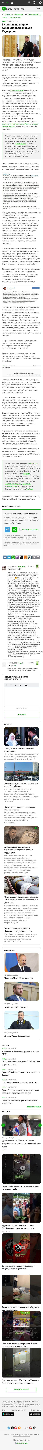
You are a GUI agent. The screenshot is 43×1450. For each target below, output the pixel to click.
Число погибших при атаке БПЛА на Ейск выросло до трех (21, 1063)
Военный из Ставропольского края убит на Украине (19, 808)
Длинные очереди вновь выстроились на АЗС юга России (21, 784)
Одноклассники (11, 486)
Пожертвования (36, 1410)
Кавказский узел (16, 91)
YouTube (29, 489)
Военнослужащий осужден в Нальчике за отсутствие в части (18, 929)
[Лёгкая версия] (12, 3)
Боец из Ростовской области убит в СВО (20, 1082)
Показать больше (21, 1389)
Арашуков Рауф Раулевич (15, 1006)
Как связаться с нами (18, 1410)
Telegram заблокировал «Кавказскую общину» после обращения (18, 1267)
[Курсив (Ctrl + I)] (11, 685)
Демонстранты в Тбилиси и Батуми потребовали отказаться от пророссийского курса (21, 1143)
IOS (36, 463)
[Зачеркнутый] (20, 685)
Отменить (22, 715)
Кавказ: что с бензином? (13, 14)
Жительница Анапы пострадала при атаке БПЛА (20, 1052)
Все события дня (34, 1107)
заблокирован (20, 144)
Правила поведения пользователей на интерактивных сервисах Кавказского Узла (21, 1435)
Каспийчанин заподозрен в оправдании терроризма (19, 1101)
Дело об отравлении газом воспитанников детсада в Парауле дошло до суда (20, 1091)
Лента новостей (15, 18)
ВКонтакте (26, 484)
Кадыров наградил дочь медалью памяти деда (18, 749)
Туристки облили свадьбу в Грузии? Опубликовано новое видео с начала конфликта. (18, 1228)
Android (30, 463)
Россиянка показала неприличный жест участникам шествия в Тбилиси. (19, 1345)
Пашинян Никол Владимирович (18, 978)
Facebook (8, 484)
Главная (4, 18)
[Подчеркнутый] (15, 685)
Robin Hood (21, 566)
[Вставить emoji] (26, 685)
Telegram (26, 474)
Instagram (17, 484)
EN (7, 2)
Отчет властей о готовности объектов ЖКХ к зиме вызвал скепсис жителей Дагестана (21, 899)
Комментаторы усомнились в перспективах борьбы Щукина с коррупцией (18, 849)
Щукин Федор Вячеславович (17, 1035)
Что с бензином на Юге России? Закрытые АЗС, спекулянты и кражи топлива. (21, 1381)
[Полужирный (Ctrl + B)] (6, 685)
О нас (3, 1410)
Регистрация (21, 708)
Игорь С (20, 663)
